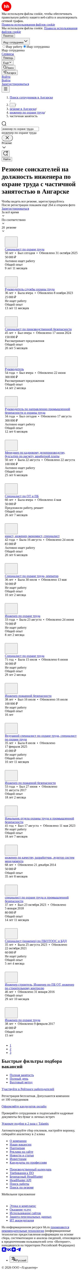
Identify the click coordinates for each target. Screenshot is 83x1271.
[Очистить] (7, 138)
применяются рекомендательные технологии (35, 1228)
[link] (8, 67)
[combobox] (20, 129)
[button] (6, 76)
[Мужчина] (11, 242)
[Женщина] (11, 282)
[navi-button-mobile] (6, 89)
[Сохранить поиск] (6, 153)
